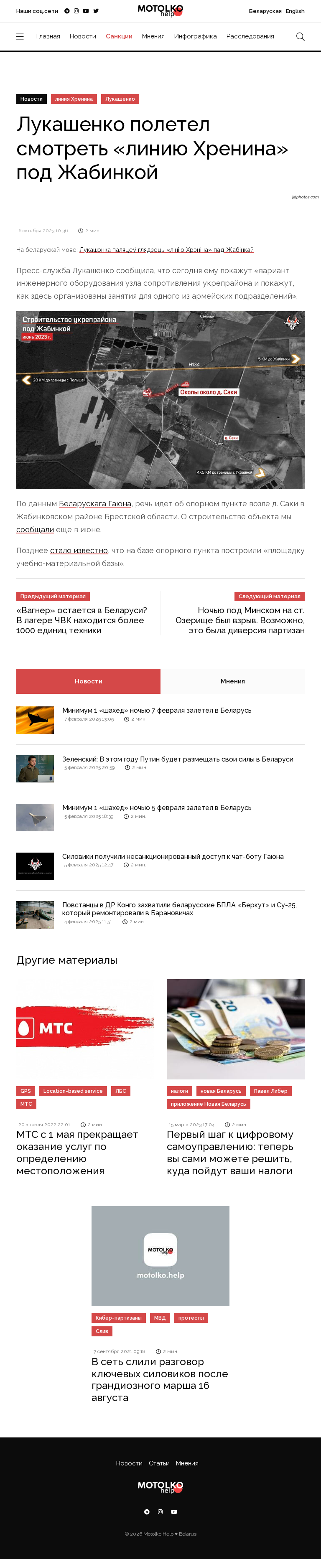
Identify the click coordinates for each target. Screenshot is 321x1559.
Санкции (119, 36)
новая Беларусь (221, 1091)
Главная (48, 36)
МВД (160, 1318)
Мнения (153, 36)
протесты (191, 1318)
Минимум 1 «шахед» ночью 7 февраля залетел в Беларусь (157, 710)
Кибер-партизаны (119, 1318)
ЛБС (120, 1091)
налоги (179, 1091)
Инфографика (195, 36)
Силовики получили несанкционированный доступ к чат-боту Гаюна (173, 857)
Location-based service (73, 1091)
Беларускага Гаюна (95, 503)
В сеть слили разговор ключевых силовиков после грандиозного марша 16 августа (160, 1380)
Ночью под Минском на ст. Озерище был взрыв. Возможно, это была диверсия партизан (240, 620)
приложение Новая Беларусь (208, 1104)
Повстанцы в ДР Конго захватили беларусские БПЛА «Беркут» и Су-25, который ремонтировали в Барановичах (179, 909)
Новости (83, 36)
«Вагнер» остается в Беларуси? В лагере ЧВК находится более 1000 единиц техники (81, 620)
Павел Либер (271, 1091)
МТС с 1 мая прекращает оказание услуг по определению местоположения (77, 1152)
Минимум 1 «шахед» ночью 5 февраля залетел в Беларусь (157, 808)
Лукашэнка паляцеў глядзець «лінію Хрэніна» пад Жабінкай (166, 249)
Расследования (250, 36)
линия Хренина (74, 99)
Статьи (159, 1463)
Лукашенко (120, 99)
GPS (25, 1091)
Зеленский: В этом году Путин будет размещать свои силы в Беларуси (177, 759)
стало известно (79, 550)
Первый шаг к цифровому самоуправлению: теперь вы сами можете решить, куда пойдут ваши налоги (230, 1152)
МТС (26, 1104)
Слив (102, 1331)
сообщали (35, 529)
